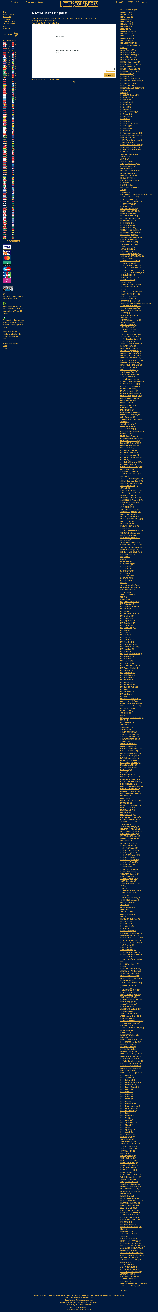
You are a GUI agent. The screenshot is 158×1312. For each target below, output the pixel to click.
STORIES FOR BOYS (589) (128, 1146)
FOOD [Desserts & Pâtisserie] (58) (131, 457)
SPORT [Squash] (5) (126, 1132)
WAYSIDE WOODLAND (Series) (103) (131, 1253)
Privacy (5, 348)
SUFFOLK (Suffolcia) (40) (128, 1155)
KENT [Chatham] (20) (126, 625)
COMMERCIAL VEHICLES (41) (129, 315)
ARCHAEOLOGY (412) (127, 76)
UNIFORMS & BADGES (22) (128, 1231)
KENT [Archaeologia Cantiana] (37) (131, 606)
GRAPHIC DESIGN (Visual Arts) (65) (131, 500)
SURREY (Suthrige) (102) (128, 1158)
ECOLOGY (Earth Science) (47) (130, 384)
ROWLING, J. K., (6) (126, 987)
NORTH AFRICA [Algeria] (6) (129, 848)
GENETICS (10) (125, 476)
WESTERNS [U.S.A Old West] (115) (131, 1260)
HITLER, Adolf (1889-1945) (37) (129, 526)
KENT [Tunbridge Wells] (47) (129, 687)
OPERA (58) (123, 888)
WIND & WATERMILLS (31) (128, 1267)
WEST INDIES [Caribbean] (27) (129, 1257)
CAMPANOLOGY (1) (126, 251)
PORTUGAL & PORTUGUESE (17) (131, 954)
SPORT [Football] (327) (127, 1099)
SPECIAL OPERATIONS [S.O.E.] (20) (131, 1073)
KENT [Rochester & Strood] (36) (130, 665)
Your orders (6, 19)
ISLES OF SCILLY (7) (126, 580)
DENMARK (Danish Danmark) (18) (130, 353)
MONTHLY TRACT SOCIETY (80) (130, 800)
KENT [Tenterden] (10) (127, 680)
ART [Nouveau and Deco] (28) (129, 123)
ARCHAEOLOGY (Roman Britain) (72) (132, 81)
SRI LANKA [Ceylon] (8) (127, 1137)
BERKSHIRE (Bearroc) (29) (128, 175)
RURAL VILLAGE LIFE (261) (128, 997)
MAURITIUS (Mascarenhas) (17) (130, 758)
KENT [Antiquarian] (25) (127, 604)
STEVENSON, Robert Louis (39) (130, 1144)
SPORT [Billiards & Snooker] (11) (130, 1082)
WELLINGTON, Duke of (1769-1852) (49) (132, 1255)
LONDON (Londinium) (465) (128, 744)
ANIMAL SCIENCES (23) (127, 66)
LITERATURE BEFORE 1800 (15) (130, 739)
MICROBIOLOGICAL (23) (127, 774)
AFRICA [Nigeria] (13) (126, 33)
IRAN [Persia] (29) (125, 556)
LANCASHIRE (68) (125, 713)
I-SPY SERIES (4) (125, 540)
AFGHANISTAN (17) (126, 14)
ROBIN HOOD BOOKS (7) (128, 980)
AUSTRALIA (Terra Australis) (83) (130, 149)
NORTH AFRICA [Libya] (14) (128, 852)
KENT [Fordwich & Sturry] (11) (129, 644)
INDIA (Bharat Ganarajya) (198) (129, 549)
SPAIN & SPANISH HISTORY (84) (130, 1068)
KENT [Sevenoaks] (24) (127, 672)
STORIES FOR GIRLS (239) (128, 1148)
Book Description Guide (10, 343)
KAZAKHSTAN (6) (125, 599)
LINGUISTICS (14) (125, 729)
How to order (7, 16)
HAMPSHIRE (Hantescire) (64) (129, 509)
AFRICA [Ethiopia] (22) (127, 19)
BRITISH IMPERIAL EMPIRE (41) (130, 218)
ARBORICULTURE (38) (127, 74)
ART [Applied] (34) (125, 100)
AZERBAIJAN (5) (125, 156)
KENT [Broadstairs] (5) (127, 616)
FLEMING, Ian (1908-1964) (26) (129, 445)
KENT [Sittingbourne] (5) (127, 675)
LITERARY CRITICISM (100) (129, 732)
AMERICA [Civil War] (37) (128, 50)
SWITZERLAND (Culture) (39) (129, 1179)
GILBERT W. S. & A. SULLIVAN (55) (131, 490)
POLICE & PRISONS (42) (128, 949)
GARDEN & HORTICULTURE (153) (131, 474)
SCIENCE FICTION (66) (127, 1018)
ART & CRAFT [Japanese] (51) (130, 95)
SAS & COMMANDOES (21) (128, 1011)
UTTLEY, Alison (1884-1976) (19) (130, 1234)
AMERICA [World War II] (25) (129, 59)
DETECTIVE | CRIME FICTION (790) (131, 360)
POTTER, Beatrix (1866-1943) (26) (131, 959)
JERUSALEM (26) (125, 592)
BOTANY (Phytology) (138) (128, 199)
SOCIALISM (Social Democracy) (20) (131, 1061)
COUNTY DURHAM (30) (127, 327)
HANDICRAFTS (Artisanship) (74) (130, 512)
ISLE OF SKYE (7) (125, 573)
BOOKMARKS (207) (126, 192)
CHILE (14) (123, 289)
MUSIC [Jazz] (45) (125, 812)
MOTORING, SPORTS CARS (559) (131, 805)
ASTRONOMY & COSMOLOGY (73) (131, 145)
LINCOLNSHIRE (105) (126, 727)
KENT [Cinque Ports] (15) (128, 628)
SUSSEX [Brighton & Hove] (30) (130, 1167)
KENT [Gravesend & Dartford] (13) (130, 646)
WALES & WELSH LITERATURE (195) (132, 1248)
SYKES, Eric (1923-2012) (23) (129, 1181)
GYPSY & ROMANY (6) (127, 507)
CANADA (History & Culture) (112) (130, 253)
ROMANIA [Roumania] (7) (128, 985)
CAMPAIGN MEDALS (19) (128, 249)
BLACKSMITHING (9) (126, 185)
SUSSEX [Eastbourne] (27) (128, 1170)
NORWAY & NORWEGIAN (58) (129, 869)
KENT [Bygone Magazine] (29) (129, 620)
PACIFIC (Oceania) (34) (127, 902)
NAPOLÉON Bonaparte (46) (128, 822)
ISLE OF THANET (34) (127, 575)
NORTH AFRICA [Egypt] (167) (129, 850)
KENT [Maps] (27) (125, 658)
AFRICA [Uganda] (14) (127, 38)
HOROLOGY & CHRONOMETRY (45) (131, 530)
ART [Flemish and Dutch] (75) (129, 111)
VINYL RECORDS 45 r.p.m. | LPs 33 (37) (132, 1245)
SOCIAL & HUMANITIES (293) (129, 1058)
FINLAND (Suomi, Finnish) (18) (129, 436)
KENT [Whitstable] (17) (127, 691)
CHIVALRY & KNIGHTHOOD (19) (130, 294)
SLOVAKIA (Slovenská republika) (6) (131, 1054)
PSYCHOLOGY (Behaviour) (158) (130, 968)
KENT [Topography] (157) (128, 684)
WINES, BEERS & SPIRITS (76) (130, 1269)
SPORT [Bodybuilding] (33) (128, 1084)
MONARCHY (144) (125, 796)
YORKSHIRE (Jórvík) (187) (128, 1279)
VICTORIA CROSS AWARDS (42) (130, 1241)
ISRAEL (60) (123, 583)
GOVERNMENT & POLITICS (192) (130, 497)
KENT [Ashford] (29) (126, 609)
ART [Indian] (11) (125, 119)
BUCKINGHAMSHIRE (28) (128, 227)
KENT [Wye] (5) (125, 696)
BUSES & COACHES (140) (128, 239)
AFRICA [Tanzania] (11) (127, 36)
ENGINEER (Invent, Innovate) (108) (131, 396)
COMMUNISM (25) (125, 317)
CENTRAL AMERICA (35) (128, 275)
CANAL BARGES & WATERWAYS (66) (132, 256)
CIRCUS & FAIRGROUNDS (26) (130, 308)
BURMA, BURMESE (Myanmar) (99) (131, 237)
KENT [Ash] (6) (124, 611)
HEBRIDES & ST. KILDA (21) (128, 514)
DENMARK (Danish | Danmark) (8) (130, 355)
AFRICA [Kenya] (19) (126, 24)
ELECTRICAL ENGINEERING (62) (130, 393)
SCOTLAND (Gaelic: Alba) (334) (130, 1023)
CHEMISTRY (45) (125, 282)
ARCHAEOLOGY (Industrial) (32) (130, 78)
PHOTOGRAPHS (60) (126, 923)
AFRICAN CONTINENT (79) (128, 43)
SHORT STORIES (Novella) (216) (130, 1042)
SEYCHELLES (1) (125, 1032)
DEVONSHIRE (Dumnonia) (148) (130, 362)
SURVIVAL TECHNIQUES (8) (129, 1160)
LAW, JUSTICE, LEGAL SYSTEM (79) (131, 717)
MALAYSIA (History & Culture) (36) (131, 753)
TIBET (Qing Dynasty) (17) (128, 1208)
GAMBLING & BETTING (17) (129, 471)
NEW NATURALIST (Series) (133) (130, 836)
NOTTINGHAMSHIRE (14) (128, 871)
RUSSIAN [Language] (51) (128, 1002)
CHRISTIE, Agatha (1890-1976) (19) (131, 296)
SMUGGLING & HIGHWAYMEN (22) (131, 1056)
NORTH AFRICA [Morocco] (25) (130, 855)
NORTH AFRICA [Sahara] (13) (129, 857)
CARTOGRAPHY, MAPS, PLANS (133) (132, 270)
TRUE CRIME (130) (126, 1222)
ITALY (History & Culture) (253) (130, 585)
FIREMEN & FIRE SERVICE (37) (130, 440)
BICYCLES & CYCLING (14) (128, 178)
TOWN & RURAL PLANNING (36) (130, 1212)
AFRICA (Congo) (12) (126, 17)
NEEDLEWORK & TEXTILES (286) (130, 829)
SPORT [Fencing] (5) (126, 1096)
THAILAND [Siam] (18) (127, 1196)
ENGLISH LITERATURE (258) (129, 405)
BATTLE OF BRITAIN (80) (128, 166)
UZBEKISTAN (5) (125, 1236)
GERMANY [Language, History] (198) (131, 481)
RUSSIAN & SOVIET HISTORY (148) (131, 999)
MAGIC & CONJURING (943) (129, 751)
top (74, 82)
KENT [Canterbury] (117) (127, 623)
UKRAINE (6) (124, 1229)
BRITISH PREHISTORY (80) (128, 220)
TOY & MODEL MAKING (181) (129, 1215)
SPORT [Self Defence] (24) (128, 1122)
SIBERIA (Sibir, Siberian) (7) (128, 1047)
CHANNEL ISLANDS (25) (127, 279)
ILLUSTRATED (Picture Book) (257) (131, 547)
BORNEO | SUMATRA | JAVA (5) (130, 197)
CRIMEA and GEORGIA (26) (128, 332)
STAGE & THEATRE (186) (128, 1141)
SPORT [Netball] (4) (126, 1113)
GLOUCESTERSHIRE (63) (128, 495)
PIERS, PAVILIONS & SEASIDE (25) (131, 933)
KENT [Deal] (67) (125, 630)
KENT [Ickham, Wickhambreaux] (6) (131, 654)
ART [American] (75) (126, 97)
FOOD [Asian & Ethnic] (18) (128, 450)
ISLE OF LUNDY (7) (126, 566)
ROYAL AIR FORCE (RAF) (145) (130, 990)
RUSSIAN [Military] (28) (127, 1006)
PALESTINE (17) (125, 909)
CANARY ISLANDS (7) (127, 258)
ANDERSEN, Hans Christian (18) (130, 62)
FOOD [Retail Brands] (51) (128, 464)
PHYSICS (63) (124, 928)
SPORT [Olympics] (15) (127, 1115)
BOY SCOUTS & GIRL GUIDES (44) (131, 201)
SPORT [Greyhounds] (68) (128, 1103)
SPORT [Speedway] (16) (127, 1129)
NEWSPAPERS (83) (126, 841)
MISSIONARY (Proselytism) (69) (130, 791)
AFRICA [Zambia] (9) (126, 40)
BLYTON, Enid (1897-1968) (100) (130, 187)
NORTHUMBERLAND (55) (128, 867)
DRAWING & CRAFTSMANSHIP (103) (132, 381)
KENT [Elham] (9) (125, 637)
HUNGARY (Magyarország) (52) (130, 535)
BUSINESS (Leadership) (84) (129, 242)
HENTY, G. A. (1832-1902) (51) (129, 516)
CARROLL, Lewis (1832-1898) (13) (130, 268)
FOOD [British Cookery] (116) (129, 452)
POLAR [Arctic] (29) (126, 947)
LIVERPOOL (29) (125, 741)
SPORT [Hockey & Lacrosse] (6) (130, 1106)
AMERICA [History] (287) (127, 52)
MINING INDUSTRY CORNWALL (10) (131, 786)
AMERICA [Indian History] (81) (129, 55)
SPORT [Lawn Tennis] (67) (128, 1110)
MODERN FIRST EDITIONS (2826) (130, 793)
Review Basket (8, 34)
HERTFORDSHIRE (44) (127, 523)
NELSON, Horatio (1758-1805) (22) (131, 831)
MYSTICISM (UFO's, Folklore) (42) (131, 817)
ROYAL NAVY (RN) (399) (127, 992)
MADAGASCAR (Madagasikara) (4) (131, 748)
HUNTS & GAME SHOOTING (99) (130, 538)
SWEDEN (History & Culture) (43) (130, 1177)
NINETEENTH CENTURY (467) (129, 843)
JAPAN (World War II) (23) (128, 590)
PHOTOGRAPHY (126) (127, 926)
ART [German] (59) (126, 116)
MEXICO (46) (124, 772)
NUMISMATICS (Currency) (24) (129, 874)
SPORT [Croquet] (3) (126, 1094)
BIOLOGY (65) (124, 182)
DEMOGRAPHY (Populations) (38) (130, 351)
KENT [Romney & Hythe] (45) (129, 668)
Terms (5, 345)
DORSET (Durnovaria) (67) (128, 377)
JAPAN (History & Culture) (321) (130, 587)
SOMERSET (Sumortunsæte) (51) (130, 1063)
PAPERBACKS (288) (126, 912)
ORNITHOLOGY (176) (126, 895)
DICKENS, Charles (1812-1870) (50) (131, 365)
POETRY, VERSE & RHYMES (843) (131, 940)
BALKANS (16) (124, 159)
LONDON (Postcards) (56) (128, 746)
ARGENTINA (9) (125, 90)
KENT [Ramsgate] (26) (127, 663)
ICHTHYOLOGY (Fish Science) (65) (131, 545)
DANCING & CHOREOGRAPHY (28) (131, 343)
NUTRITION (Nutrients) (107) (129, 876)
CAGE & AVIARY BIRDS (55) (129, 244)
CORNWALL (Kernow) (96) (128, 324)
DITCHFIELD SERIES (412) (128, 367)
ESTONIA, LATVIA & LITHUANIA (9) (131, 419)
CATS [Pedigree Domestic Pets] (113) (132, 272)
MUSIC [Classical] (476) (127, 810)
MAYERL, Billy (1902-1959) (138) (130, 760)
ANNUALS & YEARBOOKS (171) (130, 69)
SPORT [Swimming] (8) (127, 1134)
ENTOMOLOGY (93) (126, 407)
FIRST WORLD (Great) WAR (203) (130, 443)
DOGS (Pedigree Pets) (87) (128, 372)
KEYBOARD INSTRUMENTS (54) (130, 699)
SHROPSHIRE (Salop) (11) (128, 1044)
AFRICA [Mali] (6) (125, 29)
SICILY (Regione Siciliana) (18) (129, 1049)
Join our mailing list (9, 24)
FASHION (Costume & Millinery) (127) (132, 431)
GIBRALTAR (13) (125, 488)
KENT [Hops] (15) (125, 651)
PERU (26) (123, 916)
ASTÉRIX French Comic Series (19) (131, 140)
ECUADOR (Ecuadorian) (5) (128, 388)
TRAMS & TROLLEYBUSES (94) (130, 1219)
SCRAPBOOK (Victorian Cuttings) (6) (132, 1028)
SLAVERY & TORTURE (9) (128, 1051)
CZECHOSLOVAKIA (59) (127, 341)
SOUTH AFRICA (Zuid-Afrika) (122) (131, 1065)
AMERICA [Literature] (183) (128, 57)
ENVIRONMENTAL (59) (127, 410)
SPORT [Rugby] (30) (126, 1120)
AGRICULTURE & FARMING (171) (130, 45)
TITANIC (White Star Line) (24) (129, 1210)
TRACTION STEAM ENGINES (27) (131, 1217)
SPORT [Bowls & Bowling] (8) (129, 1087)
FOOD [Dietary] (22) (126, 459)
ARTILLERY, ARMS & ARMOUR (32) (131, 135)
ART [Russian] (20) (126, 126)
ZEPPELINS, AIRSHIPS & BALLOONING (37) (134, 1283)
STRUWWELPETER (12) (127, 1151)
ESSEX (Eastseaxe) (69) (127, 417)
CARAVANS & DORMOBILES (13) (130, 261)
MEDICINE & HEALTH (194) (128, 767)
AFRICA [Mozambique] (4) (128, 31)
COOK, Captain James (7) (128, 322)
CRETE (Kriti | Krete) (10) (128, 329)
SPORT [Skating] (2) (126, 1125)
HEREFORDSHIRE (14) (127, 521)
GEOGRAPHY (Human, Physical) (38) (131, 478)
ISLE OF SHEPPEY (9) (127, 571)
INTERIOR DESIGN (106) (127, 554)
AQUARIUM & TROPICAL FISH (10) (131, 71)
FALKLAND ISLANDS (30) (128, 429)
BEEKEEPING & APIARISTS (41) (130, 171)
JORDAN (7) (123, 597)
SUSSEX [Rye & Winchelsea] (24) (130, 1174)
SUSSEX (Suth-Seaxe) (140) (129, 1163)
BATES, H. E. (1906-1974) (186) (130, 163)
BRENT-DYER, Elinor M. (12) (129, 208)
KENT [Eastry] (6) (125, 635)
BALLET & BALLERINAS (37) (129, 161)
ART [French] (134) (126, 114)
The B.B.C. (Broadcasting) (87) (129, 1198)
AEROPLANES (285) (126, 12)
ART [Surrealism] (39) (126, 130)
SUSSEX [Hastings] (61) (127, 1172)
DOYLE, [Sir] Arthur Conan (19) (129, 379)
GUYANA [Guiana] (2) (126, 504)
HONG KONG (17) (125, 528)
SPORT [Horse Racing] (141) (129, 1108)
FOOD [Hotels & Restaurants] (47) (131, 462)
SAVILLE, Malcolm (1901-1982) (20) (131, 1016)
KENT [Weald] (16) (125, 689)
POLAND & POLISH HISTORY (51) (131, 942)
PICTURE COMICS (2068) (128, 931)
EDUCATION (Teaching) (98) (129, 391)
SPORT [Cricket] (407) (127, 1092)
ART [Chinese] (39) (126, 109)
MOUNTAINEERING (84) (127, 807)
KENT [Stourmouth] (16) (127, 677)
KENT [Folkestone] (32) (127, 642)
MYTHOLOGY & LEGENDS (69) (130, 819)
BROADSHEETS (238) (127, 223)
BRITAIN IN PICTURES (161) (129, 216)
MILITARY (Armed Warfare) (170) (130, 779)
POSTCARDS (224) (126, 957)
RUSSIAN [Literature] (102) (128, 1004)
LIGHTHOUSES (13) (126, 725)
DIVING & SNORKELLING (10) (129, 369)
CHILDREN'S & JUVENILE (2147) (130, 287)
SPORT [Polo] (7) (125, 1118)
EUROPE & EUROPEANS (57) (129, 426)
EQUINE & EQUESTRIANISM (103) (130, 412)
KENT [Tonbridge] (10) (127, 682)
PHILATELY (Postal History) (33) (130, 919)
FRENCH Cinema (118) (127, 469)
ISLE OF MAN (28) (125, 568)
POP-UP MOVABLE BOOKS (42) (130, 952)
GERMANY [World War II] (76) (129, 485)
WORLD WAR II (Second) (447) (129, 1276)
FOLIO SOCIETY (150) (127, 448)
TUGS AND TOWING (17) (128, 1224)
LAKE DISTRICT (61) (126, 710)
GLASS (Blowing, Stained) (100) (130, 493)
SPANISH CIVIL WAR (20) (128, 1070)
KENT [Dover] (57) (125, 632)
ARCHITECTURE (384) (127, 85)
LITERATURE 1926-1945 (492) (129, 736)
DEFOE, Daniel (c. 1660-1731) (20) (130, 348)
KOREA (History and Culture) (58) (130, 706)
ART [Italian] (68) (125, 121)
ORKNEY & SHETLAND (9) (128, 893)
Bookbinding (7, 28)
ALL (96, 18)
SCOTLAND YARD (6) (127, 1025)
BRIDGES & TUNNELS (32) (128, 213)
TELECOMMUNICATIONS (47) (129, 1189)
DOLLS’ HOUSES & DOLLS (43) (130, 374)
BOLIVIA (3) (123, 190)
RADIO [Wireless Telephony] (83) (130, 971)
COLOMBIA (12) (125, 313)
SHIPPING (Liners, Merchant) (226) (131, 1039)
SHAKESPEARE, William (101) (129, 1035)
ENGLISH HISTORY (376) (128, 400)
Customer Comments (10, 21)
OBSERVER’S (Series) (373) (129, 878)
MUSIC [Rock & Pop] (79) (128, 815)
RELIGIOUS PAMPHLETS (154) (129, 976)
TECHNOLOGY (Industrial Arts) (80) (131, 1186)
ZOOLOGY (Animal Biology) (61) (130, 1286)
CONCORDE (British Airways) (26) (130, 320)
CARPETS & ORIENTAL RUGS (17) (131, 265)
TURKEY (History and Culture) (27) (131, 1226)
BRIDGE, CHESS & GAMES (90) (130, 211)
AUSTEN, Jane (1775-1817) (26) (130, 147)
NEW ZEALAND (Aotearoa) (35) (130, 838)
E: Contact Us (141, 2)
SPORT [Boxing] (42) (126, 1089)
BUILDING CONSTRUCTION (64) (130, 232)
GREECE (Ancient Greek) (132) (130, 502)
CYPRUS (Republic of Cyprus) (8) (130, 339)
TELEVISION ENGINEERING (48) (130, 1191)
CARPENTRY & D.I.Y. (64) (128, 263)
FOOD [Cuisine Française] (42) (129, 455)
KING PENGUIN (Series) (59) (129, 701)
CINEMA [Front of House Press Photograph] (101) (136, 303)
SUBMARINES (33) (126, 1153)
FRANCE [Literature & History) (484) (131, 467)
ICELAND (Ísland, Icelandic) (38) (130, 542)
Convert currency (110, 71)
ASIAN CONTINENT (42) (127, 137)
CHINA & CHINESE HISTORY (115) (131, 291)
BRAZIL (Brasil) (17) (126, 206)
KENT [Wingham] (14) (126, 694)
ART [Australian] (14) (126, 102)
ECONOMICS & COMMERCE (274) (131, 386)
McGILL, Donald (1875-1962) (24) (130, 762)
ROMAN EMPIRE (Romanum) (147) (131, 983)
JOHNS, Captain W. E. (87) (128, 594)
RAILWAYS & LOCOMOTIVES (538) (131, 973)
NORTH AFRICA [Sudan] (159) (129, 860)
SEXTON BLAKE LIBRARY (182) (130, 1030)
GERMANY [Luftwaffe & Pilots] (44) (131, 483)
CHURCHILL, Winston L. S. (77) (130, 298)
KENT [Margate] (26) (126, 661)
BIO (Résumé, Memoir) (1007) (129, 180)
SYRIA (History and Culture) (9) (130, 1184)
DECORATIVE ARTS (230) (128, 346)
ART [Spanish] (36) (126, 128)
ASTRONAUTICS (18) (127, 142)
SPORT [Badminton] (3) (127, 1080)
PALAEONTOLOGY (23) (127, 907)
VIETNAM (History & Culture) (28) (130, 1243)
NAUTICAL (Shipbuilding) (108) (129, 826)
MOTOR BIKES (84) (126, 803)
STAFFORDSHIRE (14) (127, 1139)
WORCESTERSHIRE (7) (127, 1274)
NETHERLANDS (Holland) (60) (129, 833)
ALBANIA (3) (123, 47)
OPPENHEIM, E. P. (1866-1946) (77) (131, 890)
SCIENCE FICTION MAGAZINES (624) (132, 1021)
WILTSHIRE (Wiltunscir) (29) (128, 1264)
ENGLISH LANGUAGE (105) (128, 403)
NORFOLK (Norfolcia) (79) (128, 845)
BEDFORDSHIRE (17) (126, 168)
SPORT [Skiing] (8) (126, 1127)
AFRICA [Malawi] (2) (126, 26)
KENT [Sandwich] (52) (126, 670)
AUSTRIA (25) (124, 152)
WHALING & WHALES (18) (128, 1262)
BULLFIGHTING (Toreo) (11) (129, 235)
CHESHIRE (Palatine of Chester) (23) (132, 284)
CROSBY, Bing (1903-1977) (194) (130, 334)
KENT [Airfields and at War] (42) (130, 601)
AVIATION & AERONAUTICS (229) (130, 154)
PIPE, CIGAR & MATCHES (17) (129, 935)
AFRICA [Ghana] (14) (126, 21)
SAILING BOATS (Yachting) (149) (130, 1009)
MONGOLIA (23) (125, 798)
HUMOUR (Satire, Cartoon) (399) (130, 533)
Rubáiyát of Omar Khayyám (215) (130, 994)
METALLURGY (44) (126, 770)
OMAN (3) (123, 886)
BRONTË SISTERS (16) (127, 225)
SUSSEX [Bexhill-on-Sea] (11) (129, 1165)
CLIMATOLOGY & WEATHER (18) (130, 310)
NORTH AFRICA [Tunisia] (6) (129, 862)
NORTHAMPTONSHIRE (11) (128, 864)
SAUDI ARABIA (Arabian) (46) (129, 1013)
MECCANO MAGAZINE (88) (128, 765)
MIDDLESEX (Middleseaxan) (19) (130, 777)
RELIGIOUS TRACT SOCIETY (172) (131, 978)
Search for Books (8, 14)
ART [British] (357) (125, 107)
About (5, 26)
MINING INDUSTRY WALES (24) (130, 789)
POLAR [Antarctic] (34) (127, 945)
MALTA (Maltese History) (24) (129, 755)
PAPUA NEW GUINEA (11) (128, 914)
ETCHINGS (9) (124, 422)
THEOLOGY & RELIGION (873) (129, 1205)
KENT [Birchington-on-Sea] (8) (130, 613)
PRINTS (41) (124, 961)
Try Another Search (54, 23)
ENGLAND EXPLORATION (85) (129, 398)
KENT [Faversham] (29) (127, 639)
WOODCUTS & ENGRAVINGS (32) (131, 1271)
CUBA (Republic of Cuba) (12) (129, 336)
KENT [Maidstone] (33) (127, 656)
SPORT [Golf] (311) (126, 1101)
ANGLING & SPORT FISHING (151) (131, 64)
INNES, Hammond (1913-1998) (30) (131, 552)
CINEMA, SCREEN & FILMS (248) (130, 306)
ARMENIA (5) (124, 92)
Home (5, 12)
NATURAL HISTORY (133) (128, 824)
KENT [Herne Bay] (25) (127, 649)
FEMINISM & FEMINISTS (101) (129, 433)
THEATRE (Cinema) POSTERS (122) (131, 1200)
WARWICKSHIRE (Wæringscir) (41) (131, 1250)
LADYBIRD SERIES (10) (127, 708)
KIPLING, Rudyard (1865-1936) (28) (131, 703)
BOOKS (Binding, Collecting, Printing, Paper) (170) (136, 194)
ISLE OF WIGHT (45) (126, 578)
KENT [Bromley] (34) (126, 618)
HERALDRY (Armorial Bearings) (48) (131, 519)
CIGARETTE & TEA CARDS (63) (130, 301)
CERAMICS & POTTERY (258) (129, 277)
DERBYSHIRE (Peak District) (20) (130, 358)
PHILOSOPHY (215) (126, 921)
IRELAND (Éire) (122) (126, 561)
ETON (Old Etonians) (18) (128, 424)
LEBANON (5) (124, 720)
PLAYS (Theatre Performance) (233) (131, 938)
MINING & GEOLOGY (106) (128, 784)
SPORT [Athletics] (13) (127, 1077)
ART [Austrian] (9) (125, 104)
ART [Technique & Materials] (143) (131, 133)
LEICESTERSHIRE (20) (127, 722)
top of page (123, 1290)
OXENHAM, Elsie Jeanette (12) (130, 897)
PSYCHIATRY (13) (125, 966)
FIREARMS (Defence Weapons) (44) (131, 438)
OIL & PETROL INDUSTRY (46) (130, 883)
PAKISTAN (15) (124, 905)
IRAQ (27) (123, 559)
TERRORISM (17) (125, 1193)
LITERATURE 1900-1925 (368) (129, 734)
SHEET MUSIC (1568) (126, 1037)
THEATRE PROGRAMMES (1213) (130, 1203)
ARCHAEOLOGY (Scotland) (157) (130, 83)
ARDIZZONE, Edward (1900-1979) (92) (132, 88)
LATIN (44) (123, 715)
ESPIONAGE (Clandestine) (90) (130, 414)
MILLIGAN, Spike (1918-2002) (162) (131, 781)
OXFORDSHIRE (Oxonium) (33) (130, 900)
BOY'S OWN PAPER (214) (128, 204)
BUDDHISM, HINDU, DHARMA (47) (130, 230)
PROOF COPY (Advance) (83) (129, 964)
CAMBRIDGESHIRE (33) (127, 246)
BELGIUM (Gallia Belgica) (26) (129, 173)
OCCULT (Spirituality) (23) (128, 881)
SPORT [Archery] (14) (127, 1075)
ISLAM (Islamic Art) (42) (127, 564)
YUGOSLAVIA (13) (125, 1281)
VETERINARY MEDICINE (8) (128, 1238)
